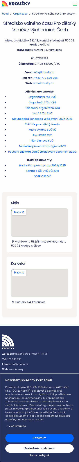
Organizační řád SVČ (42, 97)
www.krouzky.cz (43, 83)
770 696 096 (14, 359)
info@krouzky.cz (44, 72)
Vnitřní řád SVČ (42, 113)
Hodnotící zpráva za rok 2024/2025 (42, 165)
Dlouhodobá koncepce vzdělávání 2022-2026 (42, 119)
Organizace (20, 13)
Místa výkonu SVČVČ (42, 130)
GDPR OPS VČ (42, 176)
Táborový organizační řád (42, 108)
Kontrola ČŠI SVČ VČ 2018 (42, 171)
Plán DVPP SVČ (42, 135)
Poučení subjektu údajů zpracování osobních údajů (42, 152)
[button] (39, 426)
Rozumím (39, 438)
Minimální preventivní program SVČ (42, 146)
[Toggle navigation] (74, 3)
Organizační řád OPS (42, 102)
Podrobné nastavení (39, 448)
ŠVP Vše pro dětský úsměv (42, 124)
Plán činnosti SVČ (42, 140)
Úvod (5, 13)
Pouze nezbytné (40, 455)
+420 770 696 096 (46, 78)
